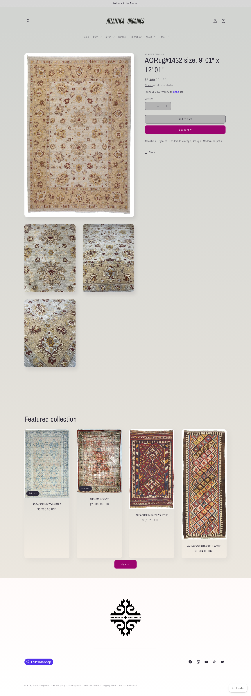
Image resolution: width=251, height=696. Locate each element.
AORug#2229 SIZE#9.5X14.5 (47, 504)
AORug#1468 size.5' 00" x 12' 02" (203, 545)
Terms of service (91, 685)
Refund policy (59, 685)
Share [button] (152, 152)
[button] (28, 21)
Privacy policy (74, 685)
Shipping (149, 85)
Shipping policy (109, 685)
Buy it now (185, 129)
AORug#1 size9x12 (99, 499)
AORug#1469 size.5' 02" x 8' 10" (152, 515)
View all (125, 564)
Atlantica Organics (41, 685)
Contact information (128, 685)
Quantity (149, 98)
